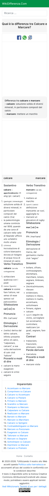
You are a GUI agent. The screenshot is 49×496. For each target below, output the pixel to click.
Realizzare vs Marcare (18, 413)
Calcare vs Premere (17, 448)
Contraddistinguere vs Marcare (22, 426)
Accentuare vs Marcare (18, 388)
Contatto (28, 456)
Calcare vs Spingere (17, 423)
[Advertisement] (24, 70)
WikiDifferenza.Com (14, 3)
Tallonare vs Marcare (17, 435)
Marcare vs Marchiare (18, 419)
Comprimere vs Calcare (19, 391)
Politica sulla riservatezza (31, 464)
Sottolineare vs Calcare (18, 441)
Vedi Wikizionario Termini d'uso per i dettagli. (24, 486)
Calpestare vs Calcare (18, 410)
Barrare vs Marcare (16, 416)
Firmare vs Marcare (16, 401)
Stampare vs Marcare (17, 407)
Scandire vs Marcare (17, 404)
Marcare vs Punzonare (18, 429)
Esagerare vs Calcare (17, 432)
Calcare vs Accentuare (18, 394)
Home (19, 456)
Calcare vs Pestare (16, 397)
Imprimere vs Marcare (18, 445)
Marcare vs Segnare (17, 438)
